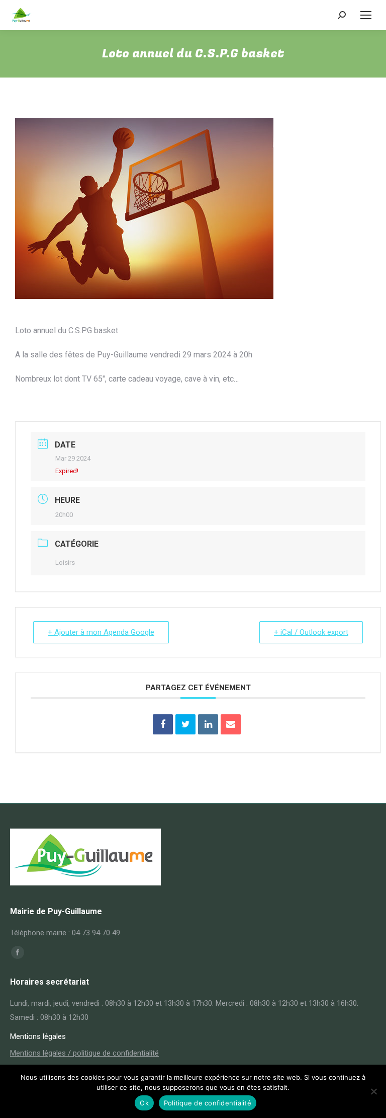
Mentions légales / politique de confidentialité (84, 1053)
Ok (144, 1103)
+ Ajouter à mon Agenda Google (101, 632)
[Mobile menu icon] (366, 15)
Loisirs (65, 562)
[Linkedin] (208, 724)
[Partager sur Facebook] (163, 724)
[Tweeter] (185, 724)
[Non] (373, 1091)
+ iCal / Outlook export (311, 632)
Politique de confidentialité (207, 1103)
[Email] (231, 724)
